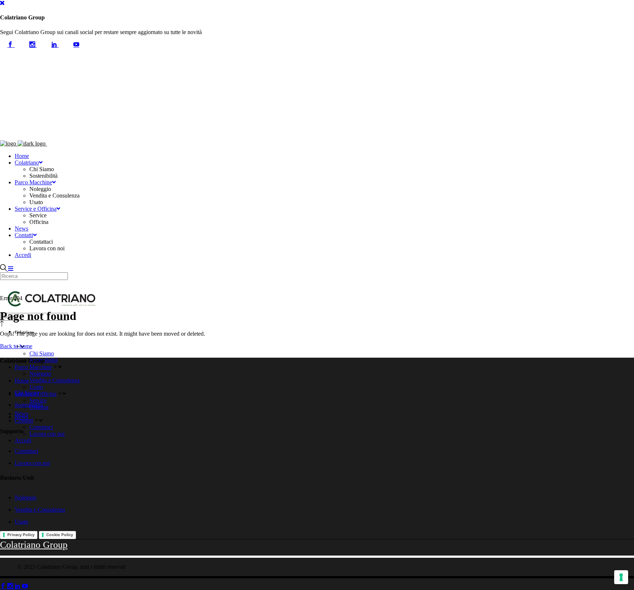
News (21, 417)
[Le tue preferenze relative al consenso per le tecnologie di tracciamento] (621, 577)
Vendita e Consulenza (40, 509)
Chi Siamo (27, 393)
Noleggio (25, 497)
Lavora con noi (32, 463)
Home (22, 380)
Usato (21, 522)
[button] (2, 3)
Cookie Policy (59, 534)
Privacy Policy (20, 534)
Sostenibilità (29, 405)
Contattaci (26, 451)
